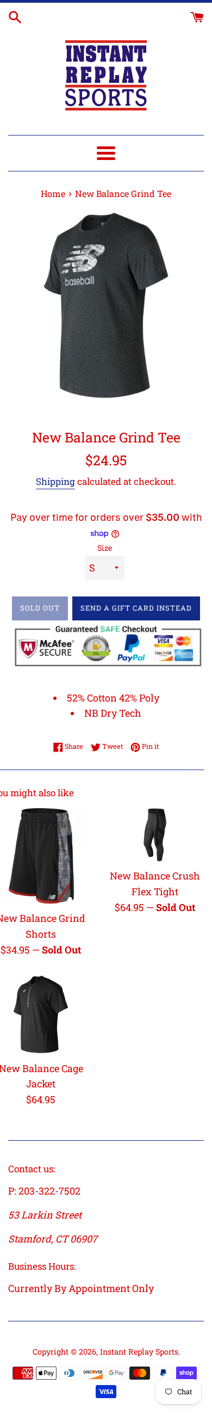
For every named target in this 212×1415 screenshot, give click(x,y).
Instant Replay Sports (139, 1351)
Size (104, 548)
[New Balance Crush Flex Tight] (155, 835)
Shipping (55, 481)
